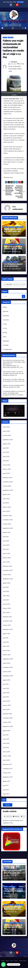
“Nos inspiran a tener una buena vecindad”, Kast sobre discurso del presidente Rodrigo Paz (13, 373)
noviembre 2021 (7, 621)
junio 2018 (6, 739)
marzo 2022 (6, 604)
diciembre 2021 (7, 617)
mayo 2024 (6, 498)
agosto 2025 (6, 444)
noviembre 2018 (8, 718)
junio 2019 (6, 688)
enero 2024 (6, 511)
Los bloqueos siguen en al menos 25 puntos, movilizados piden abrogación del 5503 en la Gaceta (14, 393)
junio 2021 (6, 642)
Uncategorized (7, 349)
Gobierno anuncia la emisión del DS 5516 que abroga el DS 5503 (14, 249)
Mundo (5, 332)
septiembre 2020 (8, 659)
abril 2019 (6, 697)
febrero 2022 (7, 608)
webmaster (14, 62)
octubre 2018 (7, 722)
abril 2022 (6, 600)
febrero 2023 (7, 557)
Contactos (14, 964)
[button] (22, 28)
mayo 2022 (6, 595)
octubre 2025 (7, 435)
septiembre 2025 (8, 439)
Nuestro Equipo (22, 960)
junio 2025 (6, 452)
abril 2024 (6, 503)
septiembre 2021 (8, 629)
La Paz (21, 227)
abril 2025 (6, 460)
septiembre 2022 (8, 579)
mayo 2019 (6, 692)
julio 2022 (6, 587)
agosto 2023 (6, 532)
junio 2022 (6, 591)
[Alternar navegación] (13, 28)
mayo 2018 (6, 743)
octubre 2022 (7, 574)
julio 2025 (6, 448)
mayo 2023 (6, 545)
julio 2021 (5, 638)
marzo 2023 (6, 553)
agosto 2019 (6, 680)
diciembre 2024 (7, 477)
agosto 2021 (6, 633)
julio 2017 (5, 785)
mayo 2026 (6, 427)
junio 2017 (6, 789)
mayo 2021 (6, 646)
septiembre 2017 (8, 777)
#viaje (10, 71)
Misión (3, 960)
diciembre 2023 (7, 515)
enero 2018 (6, 760)
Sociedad (15, 261)
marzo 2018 (6, 751)
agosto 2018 (6, 730)
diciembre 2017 (7, 764)
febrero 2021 (7, 654)
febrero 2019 (7, 705)
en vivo (7, 804)
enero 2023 (6, 562)
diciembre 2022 (7, 566)
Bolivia (5, 227)
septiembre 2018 (8, 726)
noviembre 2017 (8, 768)
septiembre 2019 (8, 676)
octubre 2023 (7, 524)
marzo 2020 (6, 663)
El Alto (5, 37)
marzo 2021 (6, 650)
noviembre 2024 (8, 482)
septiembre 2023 (8, 528)
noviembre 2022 (8, 570)
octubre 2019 (7, 671)
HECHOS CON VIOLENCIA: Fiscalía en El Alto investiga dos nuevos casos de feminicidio (9, 190)
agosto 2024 (6, 494)
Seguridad (10, 37)
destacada (11, 244)
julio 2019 (5, 684)
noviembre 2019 (8, 667)
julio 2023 (6, 536)
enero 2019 (6, 709)
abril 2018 (6, 747)
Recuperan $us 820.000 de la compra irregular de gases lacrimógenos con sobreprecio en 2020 (19, 191)
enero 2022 (6, 612)
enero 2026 (6, 431)
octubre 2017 (7, 773)
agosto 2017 (6, 781)
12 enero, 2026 (9, 929)
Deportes (5, 311)
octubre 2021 (7, 625)
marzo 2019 (6, 701)
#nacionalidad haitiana (15, 69)
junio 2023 (6, 541)
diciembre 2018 (7, 714)
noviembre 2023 (8, 520)
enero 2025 (6, 473)
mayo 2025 (6, 456)
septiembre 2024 (8, 490)
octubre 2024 (7, 486)
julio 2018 (5, 735)
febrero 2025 (7, 469)
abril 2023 (6, 549)
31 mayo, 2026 (9, 875)
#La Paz (21, 64)
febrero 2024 (7, 507)
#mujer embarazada (14, 66)
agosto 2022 (6, 583)
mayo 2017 (6, 794)
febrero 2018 (7, 756)
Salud (4, 336)
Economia (11, 227)
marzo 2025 (6, 465)
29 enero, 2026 (9, 893)
